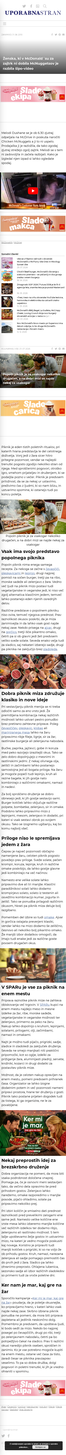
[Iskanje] (45, 6)
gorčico (11, 632)
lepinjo (30, 573)
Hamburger (32, 1406)
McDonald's (6, 242)
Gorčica (21, 1406)
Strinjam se (40, 1447)
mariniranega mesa (15, 732)
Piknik (52, 1406)
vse (16, 349)
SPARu (45, 1005)
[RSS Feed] (37, 6)
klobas (38, 728)
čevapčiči (52, 569)
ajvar (48, 628)
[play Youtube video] (33, 190)
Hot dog (43, 1406)
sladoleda (50, 649)
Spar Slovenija (25, 1409)
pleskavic (25, 728)
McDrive (18, 242)
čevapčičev (9, 728)
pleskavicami (11, 573)
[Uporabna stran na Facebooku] (31, 6)
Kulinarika (7, 349)
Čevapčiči (12, 1406)
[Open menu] (4, 23)
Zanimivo (6, 34)
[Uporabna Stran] (33, 13)
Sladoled (14, 1409)
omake (49, 917)
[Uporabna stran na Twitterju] (24, 6)
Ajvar (3, 1406)
